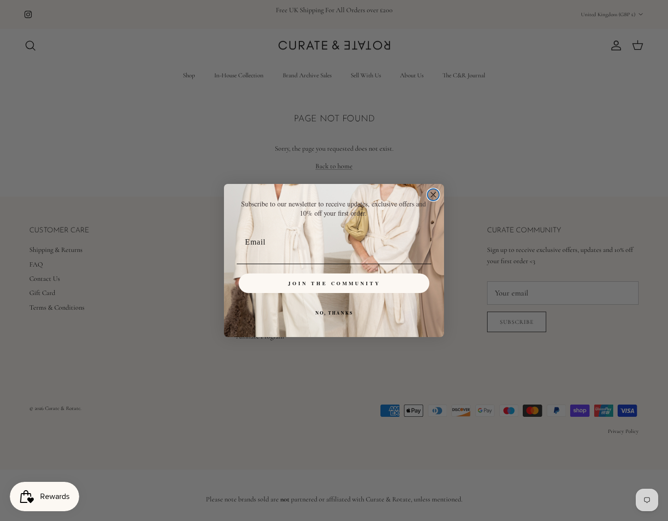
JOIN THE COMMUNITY (334, 283)
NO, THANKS (334, 313)
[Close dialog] (433, 195)
